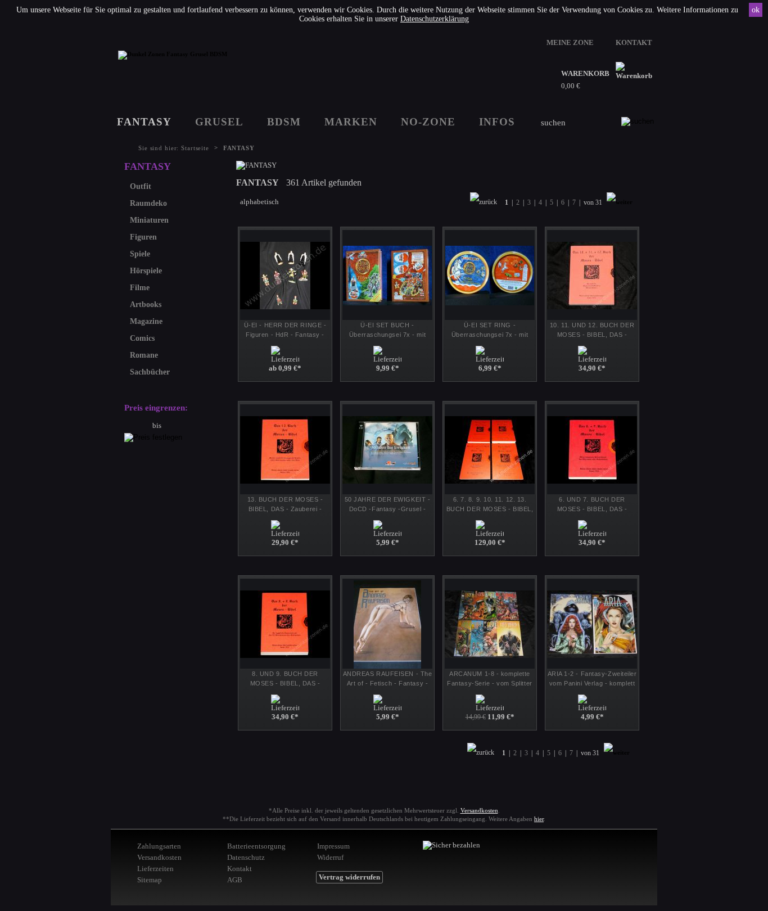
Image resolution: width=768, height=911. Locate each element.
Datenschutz (246, 857)
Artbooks (145, 304)
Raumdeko (148, 203)
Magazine (146, 321)
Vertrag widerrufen (349, 877)
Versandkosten (479, 810)
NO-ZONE (428, 122)
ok (756, 10)
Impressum (333, 846)
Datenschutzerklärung (434, 19)
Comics (142, 338)
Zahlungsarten (159, 846)
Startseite (195, 148)
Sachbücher (150, 372)
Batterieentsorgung (256, 846)
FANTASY (144, 122)
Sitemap (149, 880)
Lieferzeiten (155, 868)
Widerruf (330, 857)
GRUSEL (219, 122)
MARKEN (350, 122)
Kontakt (239, 868)
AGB (234, 880)
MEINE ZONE (570, 42)
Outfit (140, 186)
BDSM (284, 122)
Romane (144, 355)
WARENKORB (585, 73)
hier (539, 818)
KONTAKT (634, 42)
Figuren (143, 237)
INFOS (497, 122)
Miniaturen (149, 220)
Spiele (140, 254)
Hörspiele (146, 271)
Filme (140, 287)
